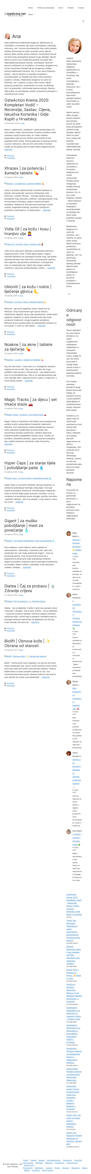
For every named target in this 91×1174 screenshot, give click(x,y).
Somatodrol (67, 1160)
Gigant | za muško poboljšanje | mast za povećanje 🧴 (23, 525)
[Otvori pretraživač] (83, 21)
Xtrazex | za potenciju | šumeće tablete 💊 (25, 170)
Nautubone (39, 1168)
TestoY (25, 1160)
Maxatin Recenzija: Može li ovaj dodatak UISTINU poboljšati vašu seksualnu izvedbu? (73, 955)
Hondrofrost (59, 1163)
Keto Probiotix (47, 1170)
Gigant (57, 1168)
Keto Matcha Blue (54, 1160)
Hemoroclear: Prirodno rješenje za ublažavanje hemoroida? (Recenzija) (73, 1074)
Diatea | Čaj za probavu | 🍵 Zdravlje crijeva (29, 588)
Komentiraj (11, 158)
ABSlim (27, 1170)
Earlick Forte (29, 1165)
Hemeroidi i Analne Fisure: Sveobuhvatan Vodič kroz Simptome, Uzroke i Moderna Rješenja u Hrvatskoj (72, 1097)
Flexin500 (78, 1160)
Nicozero (65, 1168)
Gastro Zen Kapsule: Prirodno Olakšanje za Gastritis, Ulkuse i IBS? (74, 1138)
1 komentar (11, 276)
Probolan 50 (28, 1168)
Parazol (34, 1160)
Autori (60, 8)
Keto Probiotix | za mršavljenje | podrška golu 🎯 (77, 698)
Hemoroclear (28, 1163)
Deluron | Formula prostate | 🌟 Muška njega (76, 547)
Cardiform (36, 1170)
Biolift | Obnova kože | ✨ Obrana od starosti (27, 643)
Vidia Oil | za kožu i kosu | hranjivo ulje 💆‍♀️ (27, 231)
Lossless (49, 1168)
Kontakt (71, 8)
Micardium (75, 1168)
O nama (81, 8)
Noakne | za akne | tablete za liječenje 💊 (28, 346)
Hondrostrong (72, 1163)
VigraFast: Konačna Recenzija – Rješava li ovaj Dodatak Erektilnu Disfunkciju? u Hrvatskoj (74, 993)
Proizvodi (10, 155)
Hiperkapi (39, 1163)
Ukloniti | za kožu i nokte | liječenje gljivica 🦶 (27, 289)
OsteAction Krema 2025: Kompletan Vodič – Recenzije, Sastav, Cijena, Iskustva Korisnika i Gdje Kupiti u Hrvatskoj (27, 109)
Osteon (85, 1168)
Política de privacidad (45, 8)
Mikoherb (49, 1163)
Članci (30, 14)
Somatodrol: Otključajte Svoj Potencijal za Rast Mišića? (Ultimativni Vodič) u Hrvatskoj (73, 1033)
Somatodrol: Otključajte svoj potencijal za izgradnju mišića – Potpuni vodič (73, 1013)
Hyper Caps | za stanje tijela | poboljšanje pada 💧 (29, 465)
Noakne (42, 1160)
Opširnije (8, 149)
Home (30, 8)
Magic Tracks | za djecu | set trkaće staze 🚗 (30, 401)
